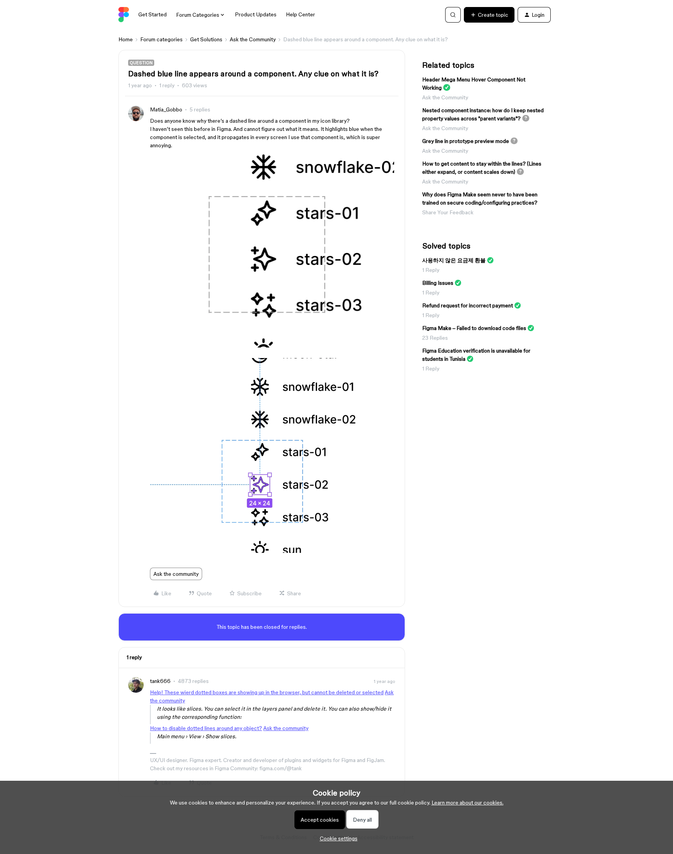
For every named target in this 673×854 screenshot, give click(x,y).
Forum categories (161, 39)
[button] (489, 15)
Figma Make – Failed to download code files (474, 328)
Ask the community (176, 574)
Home (125, 39)
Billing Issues (437, 283)
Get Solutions (206, 39)
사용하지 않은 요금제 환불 (454, 260)
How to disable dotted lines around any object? (206, 728)
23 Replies (435, 338)
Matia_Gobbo (166, 109)
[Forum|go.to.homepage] (123, 15)
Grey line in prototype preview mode (465, 141)
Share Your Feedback (448, 212)
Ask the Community (253, 39)
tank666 (160, 681)
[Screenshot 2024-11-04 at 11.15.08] (272, 345)
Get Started (152, 14)
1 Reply (430, 270)
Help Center (300, 14)
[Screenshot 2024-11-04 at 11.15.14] (272, 551)
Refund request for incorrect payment (467, 305)
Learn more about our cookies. (468, 802)
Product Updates (256, 14)
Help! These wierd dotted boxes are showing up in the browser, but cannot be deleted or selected (267, 692)
